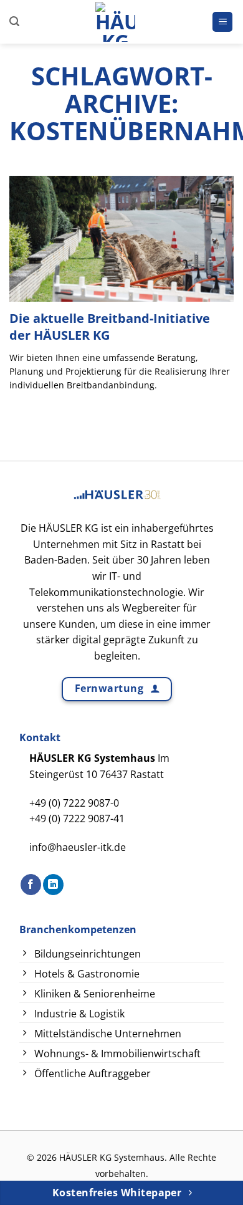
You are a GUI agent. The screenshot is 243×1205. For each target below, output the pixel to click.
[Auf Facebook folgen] (31, 884)
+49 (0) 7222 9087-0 (74, 803)
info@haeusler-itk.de (77, 847)
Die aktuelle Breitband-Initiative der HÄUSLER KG (109, 326)
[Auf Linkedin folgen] (53, 884)
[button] (14, 21)
